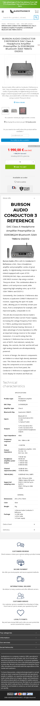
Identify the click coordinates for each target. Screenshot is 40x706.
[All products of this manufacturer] (39, 45)
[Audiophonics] (20, 11)
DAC (18, 24)
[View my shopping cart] (37, 11)
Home (4, 24)
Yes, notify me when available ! (20, 140)
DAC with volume (27, 24)
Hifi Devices (11, 24)
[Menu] (2, 11)
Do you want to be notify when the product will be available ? (20, 130)
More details (20, 102)
